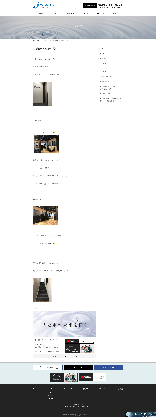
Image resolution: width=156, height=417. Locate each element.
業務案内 (85, 14)
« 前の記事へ (53, 356)
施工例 (104, 58)
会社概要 (115, 14)
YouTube (104, 63)
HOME (41, 14)
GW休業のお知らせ (107, 93)
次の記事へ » (75, 356)
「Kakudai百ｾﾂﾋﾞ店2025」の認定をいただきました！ (110, 88)
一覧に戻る (64, 356)
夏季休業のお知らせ (108, 77)
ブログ (56, 14)
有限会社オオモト (78, 404)
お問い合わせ (100, 14)
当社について (70, 14)
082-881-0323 (78, 409)
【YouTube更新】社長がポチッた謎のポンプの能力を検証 (110, 100)
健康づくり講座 (106, 81)
